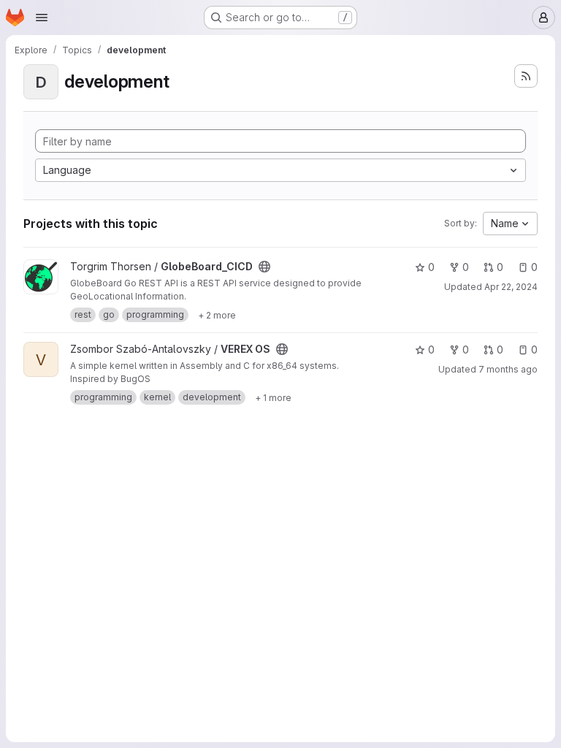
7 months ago (508, 369)
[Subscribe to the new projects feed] (526, 76)
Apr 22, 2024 (511, 286)
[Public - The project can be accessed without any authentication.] (264, 266)
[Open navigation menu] (41, 17)
